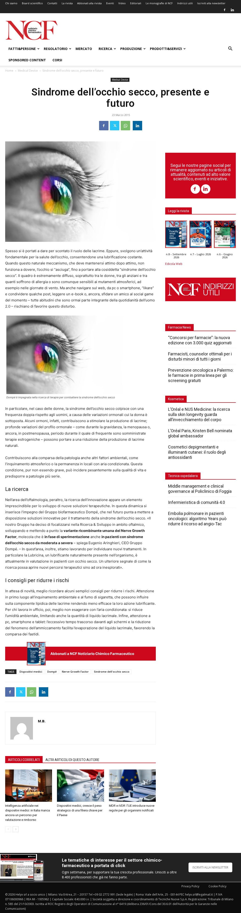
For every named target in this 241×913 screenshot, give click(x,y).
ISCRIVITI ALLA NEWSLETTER (210, 867)
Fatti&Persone (22, 48)
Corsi (57, 60)
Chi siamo (11, 3)
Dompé (52, 671)
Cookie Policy (217, 886)
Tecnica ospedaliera (183, 476)
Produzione (131, 48)
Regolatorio (56, 48)
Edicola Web (173, 264)
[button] (230, 49)
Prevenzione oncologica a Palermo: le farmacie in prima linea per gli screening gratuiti (200, 375)
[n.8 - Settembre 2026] (36, 653)
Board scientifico (32, 3)
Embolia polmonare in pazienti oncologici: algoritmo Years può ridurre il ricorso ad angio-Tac (197, 518)
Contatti (52, 3)
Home (9, 71)
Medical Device (28, 71)
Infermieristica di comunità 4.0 (196, 502)
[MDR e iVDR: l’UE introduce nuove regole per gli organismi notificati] (132, 785)
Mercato (84, 48)
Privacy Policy (190, 886)
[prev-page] (8, 829)
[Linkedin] (232, 10)
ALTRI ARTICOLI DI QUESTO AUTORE (72, 760)
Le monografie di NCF (159, 3)
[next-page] (16, 829)
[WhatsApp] (125, 125)
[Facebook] (224, 10)
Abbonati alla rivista (89, 3)
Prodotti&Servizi (166, 48)
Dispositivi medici (31, 671)
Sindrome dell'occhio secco (111, 671)
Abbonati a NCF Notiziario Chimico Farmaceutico (92, 653)
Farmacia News (179, 327)
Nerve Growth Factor (75, 671)
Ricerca (105, 48)
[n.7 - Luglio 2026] (200, 235)
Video (122, 3)
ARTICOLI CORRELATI (24, 760)
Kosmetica (176, 399)
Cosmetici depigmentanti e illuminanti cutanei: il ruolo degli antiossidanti (197, 452)
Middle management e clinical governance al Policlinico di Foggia (200, 489)
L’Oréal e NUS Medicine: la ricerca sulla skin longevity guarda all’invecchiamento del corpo (199, 414)
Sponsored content (27, 60)
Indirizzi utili (185, 3)
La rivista (67, 3)
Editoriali (135, 3)
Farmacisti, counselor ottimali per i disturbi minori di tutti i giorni (200, 356)
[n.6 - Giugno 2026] (225, 235)
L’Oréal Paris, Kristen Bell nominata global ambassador (200, 433)
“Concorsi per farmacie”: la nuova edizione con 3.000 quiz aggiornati (200, 340)
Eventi (110, 3)
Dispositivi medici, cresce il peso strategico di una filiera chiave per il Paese (79, 810)
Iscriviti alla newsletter (211, 3)
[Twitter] (114, 125)
